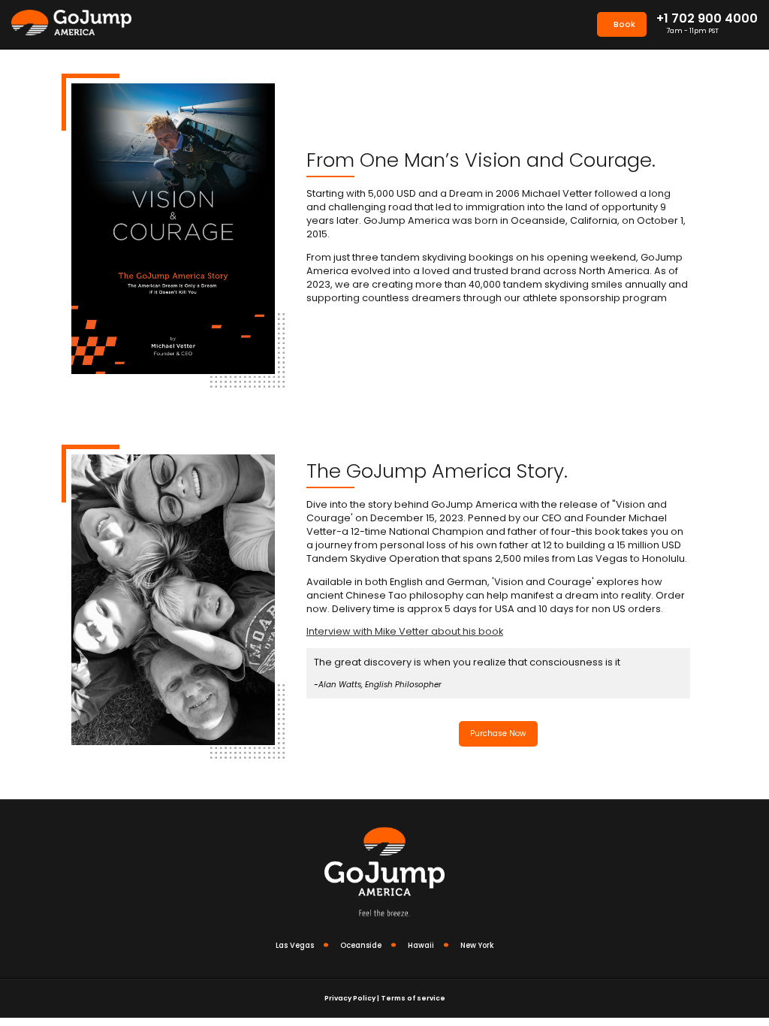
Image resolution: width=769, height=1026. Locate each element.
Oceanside (360, 945)
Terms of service (413, 998)
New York (476, 945)
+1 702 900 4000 (707, 19)
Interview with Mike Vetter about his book (404, 631)
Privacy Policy (349, 998)
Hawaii (421, 945)
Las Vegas (295, 945)
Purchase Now (498, 733)
